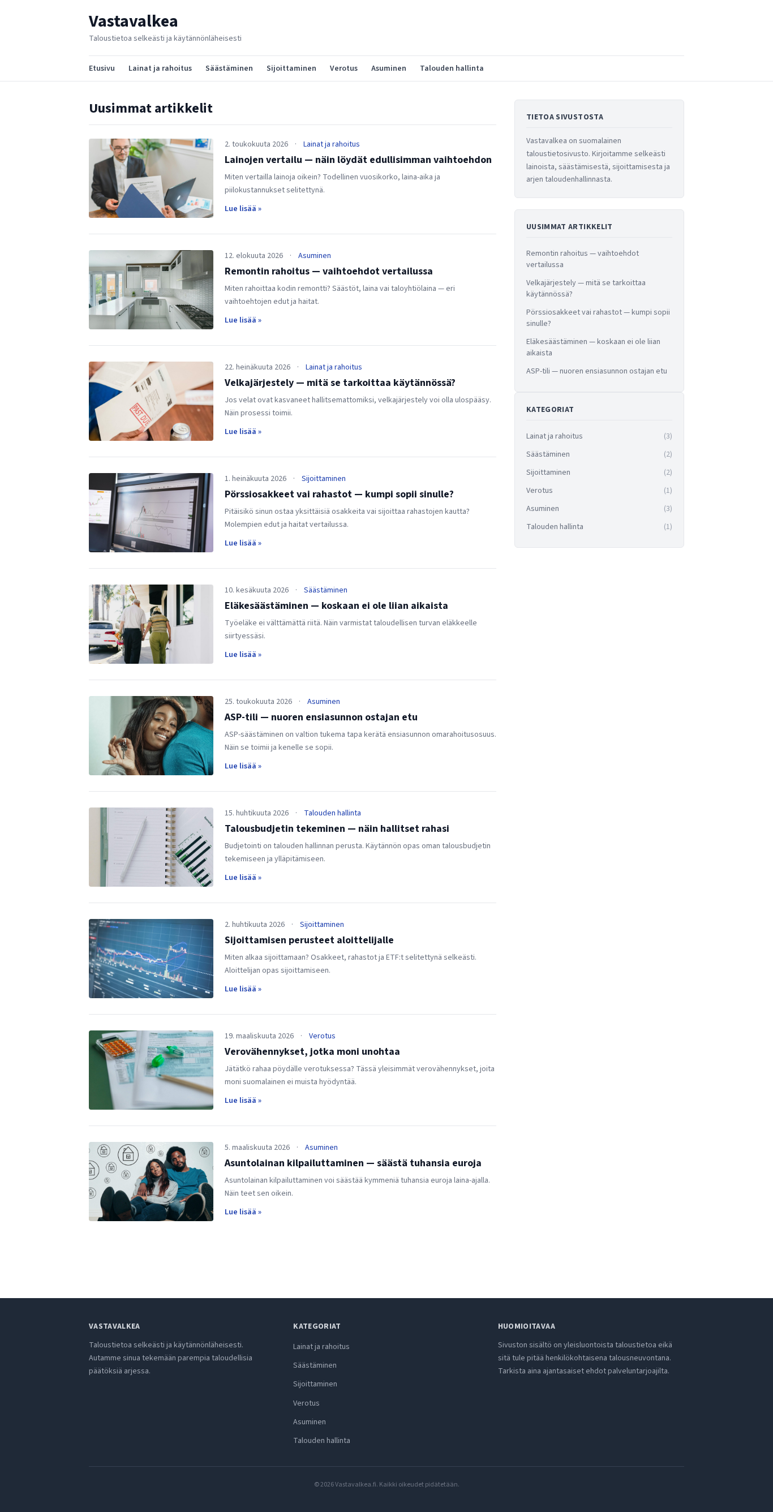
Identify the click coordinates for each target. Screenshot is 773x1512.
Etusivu (102, 68)
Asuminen (388, 68)
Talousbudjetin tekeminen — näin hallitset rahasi (337, 829)
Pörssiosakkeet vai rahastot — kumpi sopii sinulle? (339, 494)
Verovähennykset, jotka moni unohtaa (312, 1052)
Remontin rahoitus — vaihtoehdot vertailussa (329, 271)
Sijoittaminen (291, 68)
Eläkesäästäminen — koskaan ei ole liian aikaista (336, 606)
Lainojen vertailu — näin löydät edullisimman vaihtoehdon (358, 160)
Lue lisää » (243, 208)
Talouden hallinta (452, 68)
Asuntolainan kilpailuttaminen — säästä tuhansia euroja (353, 1163)
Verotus (344, 68)
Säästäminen (229, 68)
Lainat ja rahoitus (160, 68)
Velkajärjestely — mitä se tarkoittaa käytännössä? (340, 383)
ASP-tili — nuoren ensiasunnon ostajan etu (321, 717)
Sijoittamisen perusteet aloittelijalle (309, 940)
